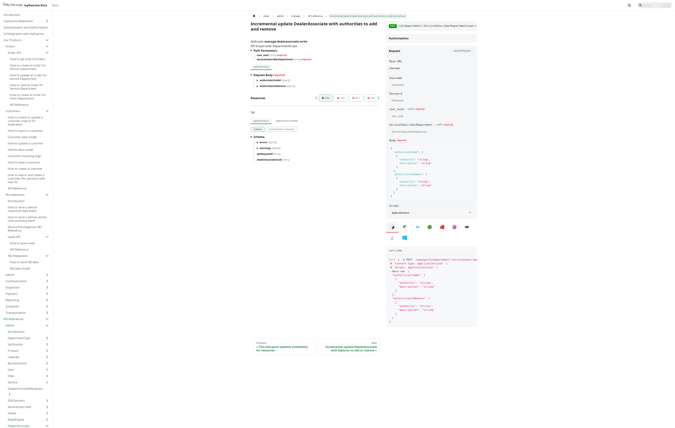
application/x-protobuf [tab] (287, 120)
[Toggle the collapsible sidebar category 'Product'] (47, 351)
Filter (11, 376)
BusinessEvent (17, 363)
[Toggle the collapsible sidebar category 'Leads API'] (47, 237)
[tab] (258, 129)
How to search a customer (25, 131)
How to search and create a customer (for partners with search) (26, 178)
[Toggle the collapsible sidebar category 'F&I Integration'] (47, 256)
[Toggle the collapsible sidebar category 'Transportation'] (47, 313)
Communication (16, 281)
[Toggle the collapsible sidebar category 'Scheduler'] (47, 306)
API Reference (19, 105)
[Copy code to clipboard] (473, 259)
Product (13, 351)
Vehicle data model (20, 150)
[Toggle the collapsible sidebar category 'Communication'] (47, 281)
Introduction (12, 15)
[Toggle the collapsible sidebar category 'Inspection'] (47, 287)
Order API (14, 53)
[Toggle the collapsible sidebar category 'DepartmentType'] (47, 338)
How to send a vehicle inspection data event (22, 209)
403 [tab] (373, 98)
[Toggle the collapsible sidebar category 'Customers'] (47, 111)
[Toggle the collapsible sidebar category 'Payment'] (47, 294)
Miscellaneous (15, 195)
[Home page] (254, 16)
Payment (11, 294)
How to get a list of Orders (27, 59)
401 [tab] (357, 98)
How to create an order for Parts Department (28, 96)
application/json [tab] (261, 66)
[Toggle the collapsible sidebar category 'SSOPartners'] (47, 400)
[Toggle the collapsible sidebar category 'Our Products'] (47, 40)
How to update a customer (25, 143)
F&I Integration (18, 256)
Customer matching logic (24, 156)
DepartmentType (19, 338)
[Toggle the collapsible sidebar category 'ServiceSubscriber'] (47, 407)
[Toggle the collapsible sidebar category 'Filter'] (47, 376)
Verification (15, 344)
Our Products (13, 40)
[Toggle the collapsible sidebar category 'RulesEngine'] (47, 419)
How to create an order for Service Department (28, 67)
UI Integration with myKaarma (24, 34)
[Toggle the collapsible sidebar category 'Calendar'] (47, 357)
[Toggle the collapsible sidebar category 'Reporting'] (47, 300)
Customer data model (22, 137)
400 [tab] (342, 98)
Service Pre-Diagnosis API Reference (25, 228)
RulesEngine (16, 419)
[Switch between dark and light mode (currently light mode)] (629, 5)
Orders (10, 46)
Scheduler (12, 306)
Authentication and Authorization (26, 27)
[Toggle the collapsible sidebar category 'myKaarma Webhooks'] (47, 21)
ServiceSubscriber (20, 407)
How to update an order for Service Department (28, 77)
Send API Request (462, 51)
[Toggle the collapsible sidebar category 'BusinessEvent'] (47, 363)
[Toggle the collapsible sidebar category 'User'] (47, 369)
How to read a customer (24, 162)
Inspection (13, 287)
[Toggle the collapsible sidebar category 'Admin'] (47, 275)
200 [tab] (327, 98)
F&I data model (20, 268)
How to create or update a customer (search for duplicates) (25, 120)
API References (14, 319)
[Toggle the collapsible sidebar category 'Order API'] (47, 53)
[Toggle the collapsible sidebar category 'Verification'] (47, 344)
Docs (55, 5)
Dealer (12, 413)
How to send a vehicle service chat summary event (27, 219)
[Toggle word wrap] (466, 259)
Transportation (16, 313)
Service (12, 382)
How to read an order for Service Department (26, 86)
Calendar (14, 357)
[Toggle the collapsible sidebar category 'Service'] (47, 382)
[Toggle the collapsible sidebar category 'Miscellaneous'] (47, 194)
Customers (13, 111)
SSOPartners (16, 401)
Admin (10, 275)
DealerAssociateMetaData (25, 389)
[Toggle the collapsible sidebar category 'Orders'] (47, 46)
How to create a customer (25, 169)
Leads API (14, 237)
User (11, 370)
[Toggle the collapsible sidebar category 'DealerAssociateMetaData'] (9, 394)
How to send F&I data (24, 262)
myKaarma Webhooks (18, 21)
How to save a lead (22, 243)
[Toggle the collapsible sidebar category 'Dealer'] (47, 413)
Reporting (12, 300)
